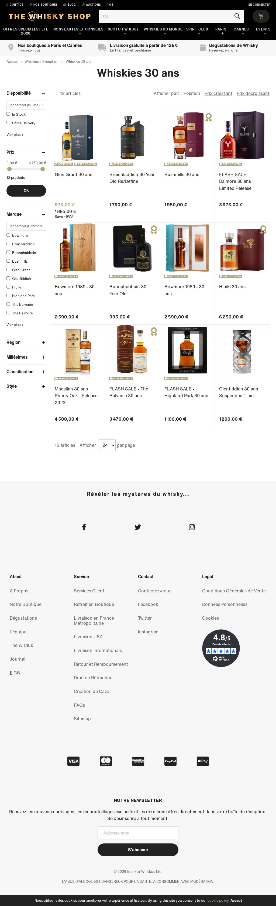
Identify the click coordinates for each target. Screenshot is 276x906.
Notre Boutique (26, 604)
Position (192, 93)
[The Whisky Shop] (50, 17)
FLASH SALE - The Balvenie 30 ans (128, 392)
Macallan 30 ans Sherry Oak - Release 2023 (76, 396)
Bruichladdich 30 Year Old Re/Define (132, 178)
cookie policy (218, 900)
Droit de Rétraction (93, 677)
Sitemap (82, 718)
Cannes (241, 29)
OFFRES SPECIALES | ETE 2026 (26, 31)
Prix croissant (218, 93)
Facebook (148, 604)
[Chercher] (237, 16)
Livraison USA (88, 636)
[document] (138, 900)
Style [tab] (11, 386)
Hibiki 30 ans (232, 286)
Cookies (210, 618)
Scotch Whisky (123, 29)
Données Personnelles (224, 604)
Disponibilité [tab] (18, 93)
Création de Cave (91, 691)
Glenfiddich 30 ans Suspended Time (238, 392)
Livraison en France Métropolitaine (94, 620)
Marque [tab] (14, 214)
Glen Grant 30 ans (73, 174)
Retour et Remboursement (101, 664)
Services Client (89, 591)
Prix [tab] (10, 152)
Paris (220, 29)
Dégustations (23, 618)
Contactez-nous (154, 591)
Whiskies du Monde (163, 29)
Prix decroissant (253, 93)
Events (263, 29)
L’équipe (18, 632)
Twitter (145, 618)
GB (16, 673)
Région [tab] (13, 342)
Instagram (148, 632)
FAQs (79, 705)
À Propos (19, 591)
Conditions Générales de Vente (234, 591)
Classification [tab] (19, 371)
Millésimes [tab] (17, 357)
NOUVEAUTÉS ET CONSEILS (78, 29)
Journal (17, 659)
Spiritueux (197, 29)
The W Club (21, 645)
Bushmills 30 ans (181, 174)
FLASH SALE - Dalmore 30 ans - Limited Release (236, 181)
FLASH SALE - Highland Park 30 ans (186, 392)
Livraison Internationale (98, 650)
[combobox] (171, 16)
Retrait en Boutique (94, 604)
